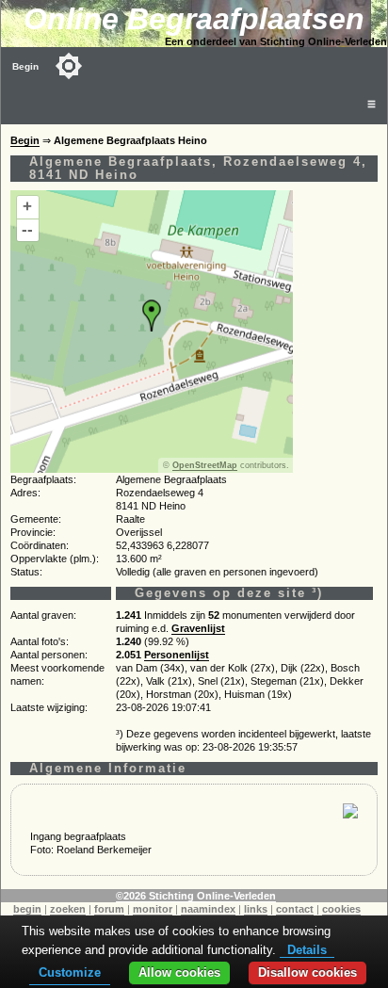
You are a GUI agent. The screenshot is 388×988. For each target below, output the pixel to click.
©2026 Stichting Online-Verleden (196, 895)
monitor (152, 909)
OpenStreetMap (204, 465)
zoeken (68, 909)
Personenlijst (176, 654)
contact (295, 909)
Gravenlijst (198, 628)
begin (27, 909)
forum (109, 909)
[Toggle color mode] (69, 66)
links (255, 909)
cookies (341, 909)
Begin (25, 66)
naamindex (208, 909)
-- (27, 229)
